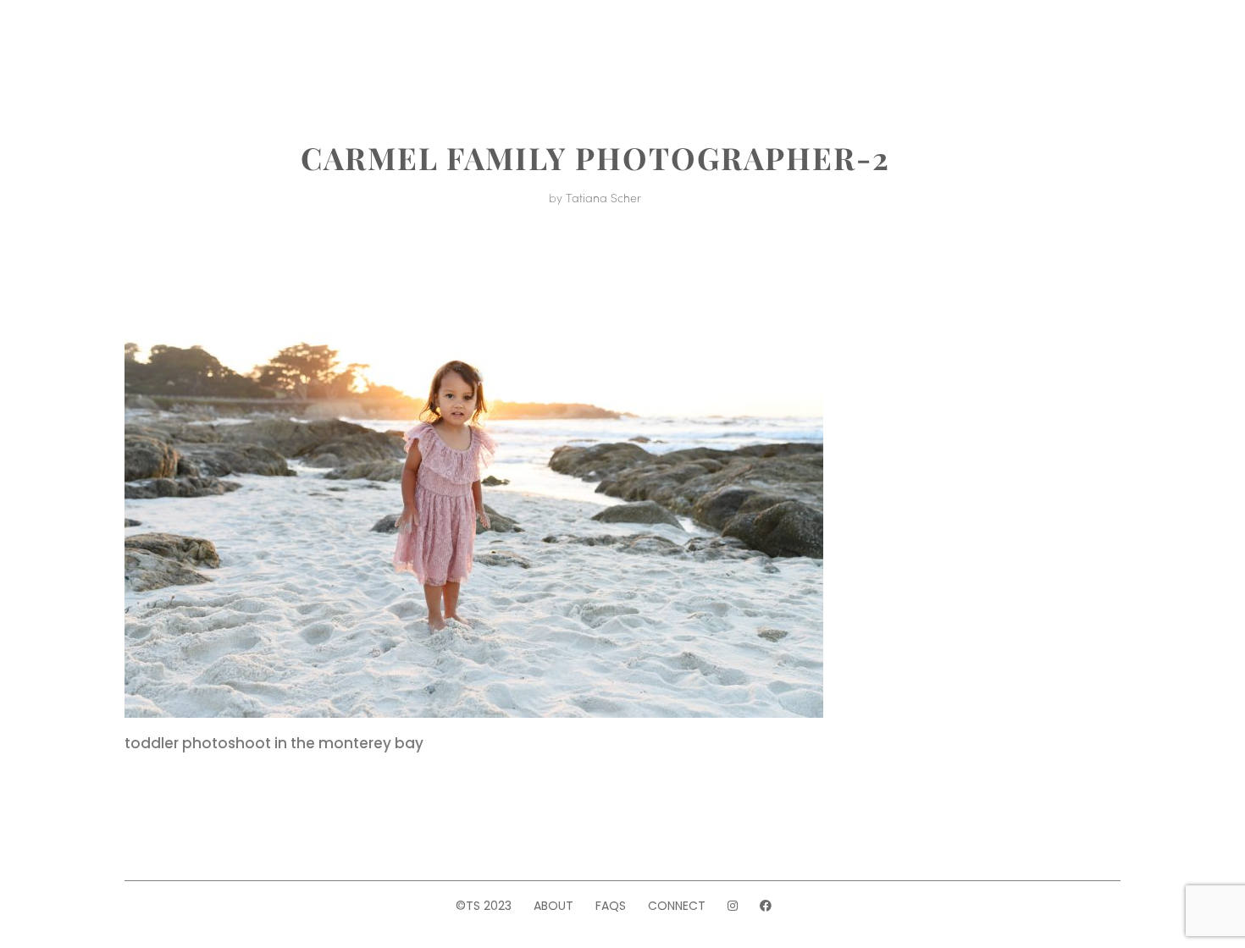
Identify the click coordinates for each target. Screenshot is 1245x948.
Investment (421, 49)
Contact (945, 49)
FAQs (610, 905)
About (219, 49)
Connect (677, 905)
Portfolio (309, 49)
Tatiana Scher (603, 197)
